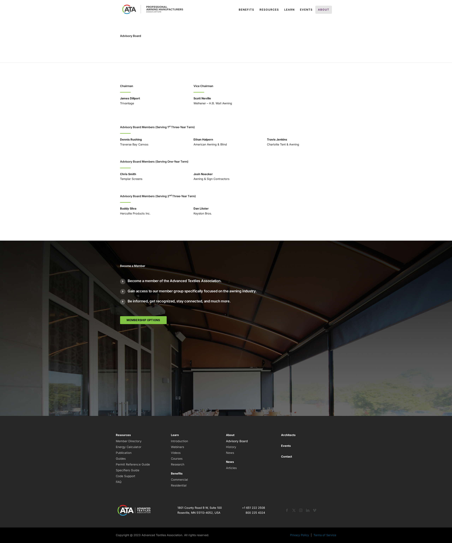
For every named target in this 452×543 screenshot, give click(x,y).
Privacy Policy (299, 535)
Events (286, 445)
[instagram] (300, 510)
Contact (286, 456)
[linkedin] (307, 510)
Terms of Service (324, 535)
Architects (288, 435)
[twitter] (294, 510)
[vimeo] (314, 510)
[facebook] (287, 510)
